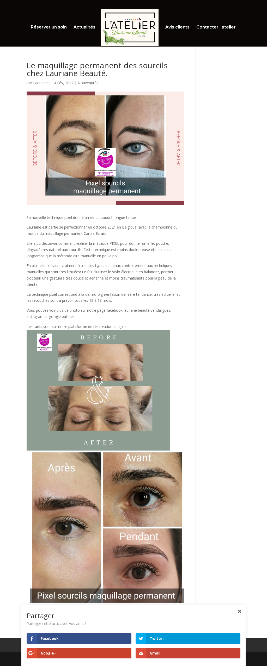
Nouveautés (88, 82)
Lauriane (40, 82)
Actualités (84, 27)
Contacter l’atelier (216, 27)
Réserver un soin (49, 27)
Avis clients (177, 27)
